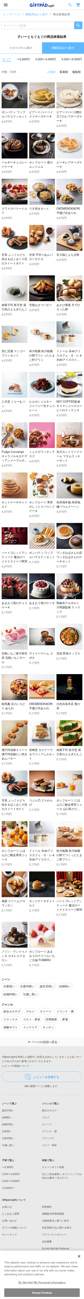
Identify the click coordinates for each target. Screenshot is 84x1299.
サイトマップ (9, 1234)
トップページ (11, 14)
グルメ (45, 1117)
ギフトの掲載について (14, 1227)
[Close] (79, 1256)
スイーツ (47, 1124)
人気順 (51, 72)
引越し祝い (8, 1145)
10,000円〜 (8, 1188)
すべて (6, 59)
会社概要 (47, 1241)
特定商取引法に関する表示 (56, 1227)
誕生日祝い (8, 1110)
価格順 (76, 72)
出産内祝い (8, 1138)
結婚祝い (7, 1117)
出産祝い (7, 1131)
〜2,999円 (23, 59)
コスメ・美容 (49, 1145)
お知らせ (7, 1206)
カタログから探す (21, 48)
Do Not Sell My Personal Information (42, 1282)
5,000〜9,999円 (72, 59)
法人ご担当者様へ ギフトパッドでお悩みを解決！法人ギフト (62, 1175)
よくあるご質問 (10, 1213)
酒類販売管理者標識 (53, 1213)
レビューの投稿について (15, 1065)
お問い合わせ (9, 1220)
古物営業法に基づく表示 (55, 1220)
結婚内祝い (8, 1124)
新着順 (64, 72)
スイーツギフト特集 (53, 1167)
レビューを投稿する (46, 1077)
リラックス (48, 1138)
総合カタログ (49, 1110)
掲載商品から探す (36, 14)
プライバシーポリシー (54, 1234)
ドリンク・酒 (49, 1131)
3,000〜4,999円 (45, 59)
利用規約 (47, 1206)
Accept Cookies (42, 1293)
